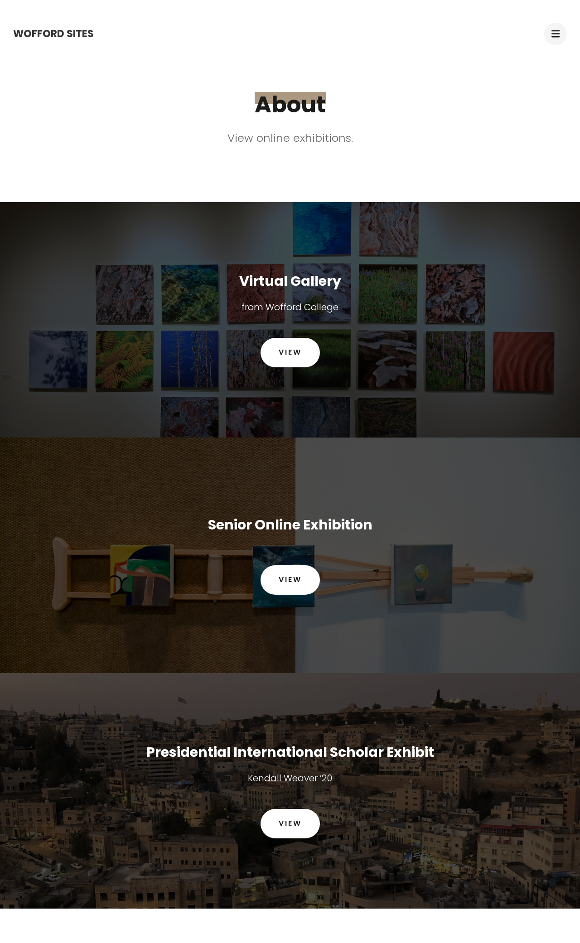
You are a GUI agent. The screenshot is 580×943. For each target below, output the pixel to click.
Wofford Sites (53, 34)
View (290, 352)
